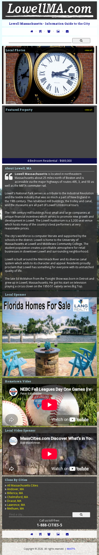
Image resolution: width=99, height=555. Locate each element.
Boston (70, 178)
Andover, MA (15, 489)
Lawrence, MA (16, 505)
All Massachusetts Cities (22, 485)
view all (88, 50)
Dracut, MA (14, 501)
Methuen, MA (15, 508)
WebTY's (71, 548)
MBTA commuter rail (32, 186)
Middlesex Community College (62, 244)
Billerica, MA (15, 493)
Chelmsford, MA (17, 497)
